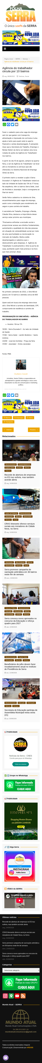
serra (31, 417)
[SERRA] (21, 752)
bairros (8, 417)
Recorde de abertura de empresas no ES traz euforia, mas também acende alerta (20, 477)
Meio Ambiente (20, 562)
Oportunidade (28, 516)
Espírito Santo (10, 467)
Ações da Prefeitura (11, 513)
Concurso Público (11, 608)
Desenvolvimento (11, 464)
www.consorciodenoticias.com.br (15, 389)
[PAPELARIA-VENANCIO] (21, 37)
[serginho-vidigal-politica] (21, 272)
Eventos (19, 467)
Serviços (8, 519)
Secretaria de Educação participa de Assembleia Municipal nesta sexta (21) (20, 712)
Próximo (33, 430)
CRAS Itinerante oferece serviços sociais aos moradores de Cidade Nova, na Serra (19, 526)
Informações (9, 516)
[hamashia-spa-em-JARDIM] (21, 821)
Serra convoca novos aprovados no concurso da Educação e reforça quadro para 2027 (20, 621)
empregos (19, 417)
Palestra (8, 471)
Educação (8, 611)
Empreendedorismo (24, 464)
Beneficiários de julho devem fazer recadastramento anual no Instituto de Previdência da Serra (20, 666)
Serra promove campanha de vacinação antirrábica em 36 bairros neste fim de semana (20, 572)
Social (27, 76)
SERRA (18, 614)
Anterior (9, 430)
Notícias (21, 76)
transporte (9, 422)
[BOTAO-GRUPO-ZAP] (21, 983)
